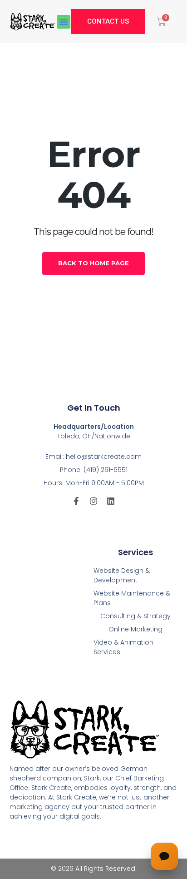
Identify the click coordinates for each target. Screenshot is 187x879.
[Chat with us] (164, 856)
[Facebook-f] (76, 501)
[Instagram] (93, 501)
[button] (63, 22)
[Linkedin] (111, 501)
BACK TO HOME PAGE (93, 263)
